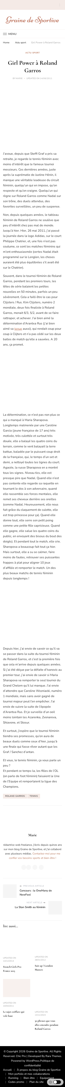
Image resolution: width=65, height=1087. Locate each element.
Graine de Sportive (32, 19)
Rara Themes (53, 1056)
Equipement (47, 1078)
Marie (19, 78)
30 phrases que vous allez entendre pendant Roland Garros (46, 1024)
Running (13, 1078)
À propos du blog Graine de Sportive (38, 1070)
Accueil (7, 1070)
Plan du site (36, 1082)
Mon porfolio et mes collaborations (29, 1074)
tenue (18, 329)
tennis (34, 796)
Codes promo (16, 1082)
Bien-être (29, 1078)
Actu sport (32, 52)
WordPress (32, 1061)
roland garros (15, 796)
